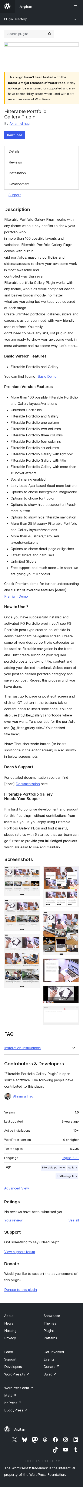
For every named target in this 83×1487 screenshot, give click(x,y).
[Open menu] (76, 6)
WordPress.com (18, 1388)
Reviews (15, 162)
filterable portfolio (53, 1167)
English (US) (70, 1158)
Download (14, 135)
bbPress (12, 1403)
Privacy (10, 1338)
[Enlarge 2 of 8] (34, 905)
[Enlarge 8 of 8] (73, 1012)
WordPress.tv (17, 1374)
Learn (8, 1352)
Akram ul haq (20, 123)
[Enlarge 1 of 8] (34, 872)
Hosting (10, 1331)
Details (14, 151)
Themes (50, 1323)
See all (74, 1220)
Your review (13, 1220)
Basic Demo (47, 376)
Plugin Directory (15, 19)
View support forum (19, 1252)
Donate (52, 1367)
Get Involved (54, 1352)
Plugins (49, 1331)
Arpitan (19, 1429)
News (8, 1323)
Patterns (50, 1338)
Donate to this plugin (20, 1290)
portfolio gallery (67, 1176)
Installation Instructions (22, 1048)
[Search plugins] (49, 34)
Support (15, 195)
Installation (17, 173)
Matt (10, 1395)
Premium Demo (16, 596)
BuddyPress (15, 1410)
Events (49, 1359)
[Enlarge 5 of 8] (73, 916)
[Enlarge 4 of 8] (73, 872)
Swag (50, 1374)
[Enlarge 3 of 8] (34, 940)
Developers (13, 1367)
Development (19, 184)
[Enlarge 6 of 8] (73, 964)
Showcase (52, 1316)
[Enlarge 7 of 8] (73, 991)
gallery (72, 1167)
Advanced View (16, 1188)
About (9, 1316)
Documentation (28, 784)
